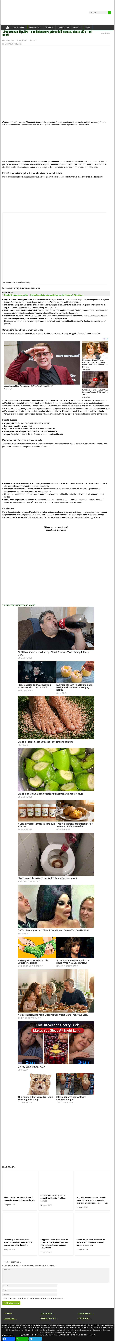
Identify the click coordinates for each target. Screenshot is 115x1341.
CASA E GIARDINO (19, 27)
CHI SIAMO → (8, 1313)
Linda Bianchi (11, 40)
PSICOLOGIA (77, 27)
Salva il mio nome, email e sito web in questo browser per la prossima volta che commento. (34, 1298)
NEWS (88, 27)
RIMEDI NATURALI (35, 27)
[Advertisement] (56, 143)
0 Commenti (32, 40)
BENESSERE (49, 27)
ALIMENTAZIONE (63, 27)
